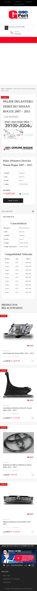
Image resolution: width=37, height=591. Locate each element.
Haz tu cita (6, 575)
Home (3, 88)
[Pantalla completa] (33, 565)
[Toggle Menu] (34, 39)
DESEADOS (18, 2)
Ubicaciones (7, 582)
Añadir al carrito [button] (32, 361)
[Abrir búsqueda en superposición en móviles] (18, 27)
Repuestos (9, 88)
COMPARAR (28, 2)
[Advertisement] (18, 62)
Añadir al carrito (13, 200)
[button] (30, 123)
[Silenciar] (29, 565)
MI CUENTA (8, 2)
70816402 (17, 34)
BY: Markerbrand (28, 588)
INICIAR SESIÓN (19, 4)
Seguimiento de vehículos (11, 579)
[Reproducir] (4, 565)
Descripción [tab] (7, 211)
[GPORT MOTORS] (18, 19)
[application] (18, 558)
